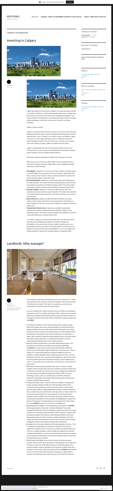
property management (16, 308)
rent (8, 309)
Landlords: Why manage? (25, 243)
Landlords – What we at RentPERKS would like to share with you (61, 16)
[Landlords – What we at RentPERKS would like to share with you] (100, 468)
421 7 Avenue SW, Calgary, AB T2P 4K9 (90, 74)
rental (10, 309)
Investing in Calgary (21, 40)
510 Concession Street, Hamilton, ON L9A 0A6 (92, 106)
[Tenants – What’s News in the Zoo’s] (104, 468)
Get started (69, 2)
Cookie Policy (34, 488)
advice (8, 308)
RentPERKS (9, 85)
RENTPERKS (13, 16)
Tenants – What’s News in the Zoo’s (95, 16)
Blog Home (35, 16)
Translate (92, 37)
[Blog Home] (97, 468)
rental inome (16, 309)
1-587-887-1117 (85, 76)
